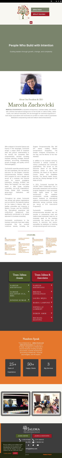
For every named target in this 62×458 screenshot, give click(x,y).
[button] (51, 1)
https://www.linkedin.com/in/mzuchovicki (37, 241)
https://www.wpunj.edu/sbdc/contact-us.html (51, 252)
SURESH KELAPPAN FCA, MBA (18, 294)
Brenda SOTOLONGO (39, 293)
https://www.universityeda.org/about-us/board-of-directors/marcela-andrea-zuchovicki (10, 247)
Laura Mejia (40, 298)
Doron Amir (39, 313)
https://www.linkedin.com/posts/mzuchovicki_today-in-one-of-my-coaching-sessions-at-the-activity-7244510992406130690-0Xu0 (37, 250)
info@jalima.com (31, 449)
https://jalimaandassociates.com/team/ (10, 240)
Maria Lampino (41, 303)
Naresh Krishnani (16, 286)
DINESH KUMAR (18, 300)
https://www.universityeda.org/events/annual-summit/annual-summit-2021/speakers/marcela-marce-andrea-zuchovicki (24, 248)
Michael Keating (37, 319)
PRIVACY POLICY (47, 454)
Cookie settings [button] (7, 453)
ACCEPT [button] (15, 453)
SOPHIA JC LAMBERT (38, 308)
